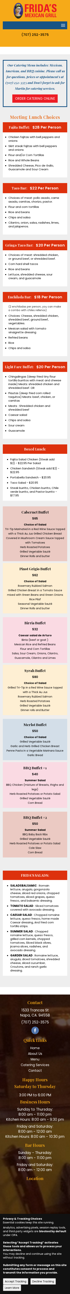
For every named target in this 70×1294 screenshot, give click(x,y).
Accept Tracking (15, 1281)
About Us (35, 1053)
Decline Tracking (43, 1281)
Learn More (12, 1288)
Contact (35, 1070)
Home (35, 1048)
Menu (35, 1059)
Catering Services (35, 1065)
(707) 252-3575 (35, 34)
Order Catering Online (35, 98)
